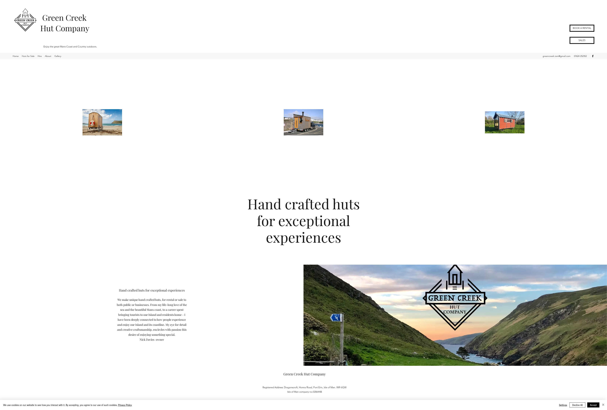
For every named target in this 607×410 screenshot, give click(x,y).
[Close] (603, 404)
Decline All (577, 405)
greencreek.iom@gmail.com (556, 56)
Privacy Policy (125, 405)
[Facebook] (592, 56)
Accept (593, 405)
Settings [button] (563, 405)
